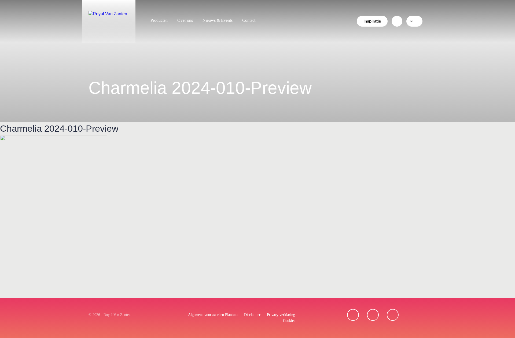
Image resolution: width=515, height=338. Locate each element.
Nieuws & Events (218, 20)
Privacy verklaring (281, 315)
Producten (159, 20)
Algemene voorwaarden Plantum (213, 315)
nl (412, 21)
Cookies (289, 321)
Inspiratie (372, 21)
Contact (248, 20)
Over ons (185, 20)
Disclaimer (252, 315)
